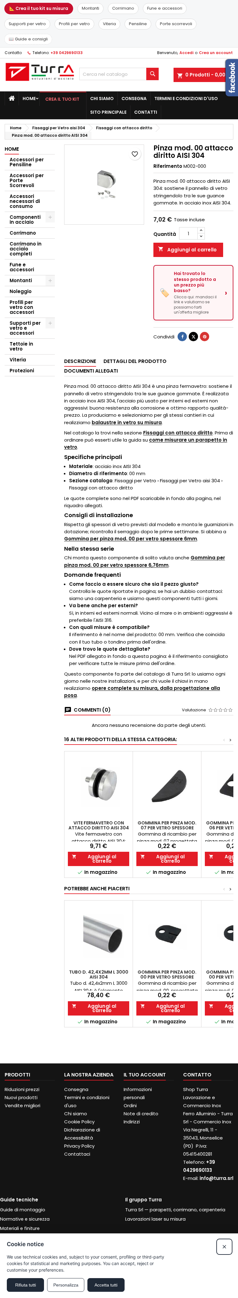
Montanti (90, 8)
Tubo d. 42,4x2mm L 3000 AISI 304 (98, 974)
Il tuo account (145, 1074)
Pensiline (138, 24)
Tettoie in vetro (21, 346)
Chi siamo (102, 98)
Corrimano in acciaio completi (26, 249)
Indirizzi (132, 1121)
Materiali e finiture (20, 1228)
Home (29, 98)
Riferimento (167, 166)
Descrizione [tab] (80, 361)
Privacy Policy (79, 1146)
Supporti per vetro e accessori (25, 328)
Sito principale (108, 112)
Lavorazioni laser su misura (155, 1219)
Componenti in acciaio (25, 219)
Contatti (145, 112)
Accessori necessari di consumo (25, 201)
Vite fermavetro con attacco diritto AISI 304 (98, 825)
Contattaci (77, 1154)
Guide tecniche (19, 1199)
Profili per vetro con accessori (22, 307)
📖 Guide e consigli (28, 39)
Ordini (130, 1105)
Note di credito (141, 1113)
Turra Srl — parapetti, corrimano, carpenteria (175, 1210)
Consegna (134, 98)
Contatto (13, 52)
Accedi (186, 52)
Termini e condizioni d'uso (186, 98)
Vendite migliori (22, 1105)
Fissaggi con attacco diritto (178, 432)
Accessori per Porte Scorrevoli (27, 180)
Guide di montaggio (22, 1210)
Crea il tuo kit (62, 99)
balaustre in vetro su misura (127, 422)
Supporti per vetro (27, 24)
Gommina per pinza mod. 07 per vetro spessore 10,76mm (167, 828)
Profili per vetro (74, 24)
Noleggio (21, 291)
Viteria (109, 24)
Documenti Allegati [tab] (91, 370)
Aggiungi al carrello (187, 249)
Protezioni (22, 370)
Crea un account (216, 52)
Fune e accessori (164, 8)
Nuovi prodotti (21, 1097)
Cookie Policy (79, 1121)
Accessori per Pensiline (27, 162)
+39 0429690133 (67, 52)
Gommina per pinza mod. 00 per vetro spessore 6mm (130, 538)
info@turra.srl (216, 1178)
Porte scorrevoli (176, 24)
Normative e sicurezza (25, 1219)
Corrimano (123, 8)
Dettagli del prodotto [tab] (135, 361)
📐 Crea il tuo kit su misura (38, 8)
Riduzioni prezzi (22, 1089)
